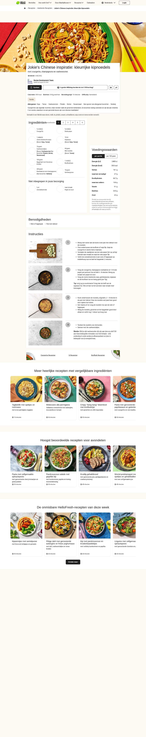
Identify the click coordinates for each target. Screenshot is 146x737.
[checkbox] (28, 76)
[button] (109, 3)
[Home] (25, 8)
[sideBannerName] (105, 130)
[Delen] (116, 87)
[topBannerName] (73, 16)
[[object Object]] (111, 87)
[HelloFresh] (20, 2)
